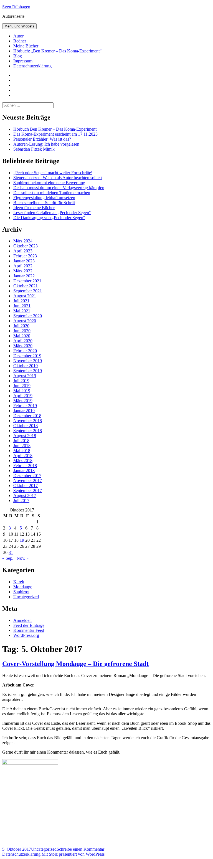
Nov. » (23, 558)
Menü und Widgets (19, 26)
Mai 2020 (21, 335)
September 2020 (27, 315)
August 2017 (24, 495)
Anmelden (22, 620)
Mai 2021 (21, 310)
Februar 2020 (25, 350)
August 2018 (24, 435)
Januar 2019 (24, 410)
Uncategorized (26, 596)
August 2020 (24, 320)
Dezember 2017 (27, 475)
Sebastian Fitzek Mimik (34, 149)
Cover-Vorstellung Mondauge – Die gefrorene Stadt (75, 663)
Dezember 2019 (27, 355)
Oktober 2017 (25, 485)
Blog (17, 56)
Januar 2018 (24, 470)
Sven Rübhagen (16, 6)
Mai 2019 (21, 390)
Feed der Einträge (28, 625)
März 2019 (22, 400)
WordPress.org (26, 635)
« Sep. (7, 558)
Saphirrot (21, 591)
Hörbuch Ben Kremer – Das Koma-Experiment (55, 129)
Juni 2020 (22, 330)
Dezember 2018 (27, 415)
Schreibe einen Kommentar (80, 849)
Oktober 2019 (25, 365)
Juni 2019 (22, 385)
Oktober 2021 (25, 285)
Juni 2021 (22, 305)
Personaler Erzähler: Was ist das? (42, 139)
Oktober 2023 (25, 246)
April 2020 (22, 340)
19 (22, 540)
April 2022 (22, 265)
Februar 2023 (25, 256)
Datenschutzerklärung (32, 66)
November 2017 (27, 480)
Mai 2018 (21, 450)
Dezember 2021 (27, 280)
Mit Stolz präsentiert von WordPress (73, 854)
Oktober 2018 (25, 425)
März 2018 (22, 460)
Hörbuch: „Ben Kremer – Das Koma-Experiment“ (57, 51)
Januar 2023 (24, 261)
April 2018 (22, 455)
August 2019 (24, 375)
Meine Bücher (25, 46)
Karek (18, 581)
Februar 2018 (25, 465)
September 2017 (27, 490)
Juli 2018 (21, 440)
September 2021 (27, 290)
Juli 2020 (21, 325)
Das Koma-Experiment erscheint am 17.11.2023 (55, 134)
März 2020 (22, 345)
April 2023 (22, 251)
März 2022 (22, 270)
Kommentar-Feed (28, 630)
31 (11, 552)
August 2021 (24, 295)
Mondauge (22, 586)
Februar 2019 (25, 405)
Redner (19, 41)
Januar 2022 (24, 275)
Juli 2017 (21, 500)
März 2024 (22, 241)
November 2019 (27, 360)
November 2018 (27, 420)
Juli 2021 (21, 300)
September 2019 (27, 370)
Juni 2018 (22, 445)
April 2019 (22, 395)
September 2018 (27, 430)
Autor (18, 36)
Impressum (22, 61)
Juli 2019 (21, 380)
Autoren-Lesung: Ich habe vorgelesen (46, 144)
